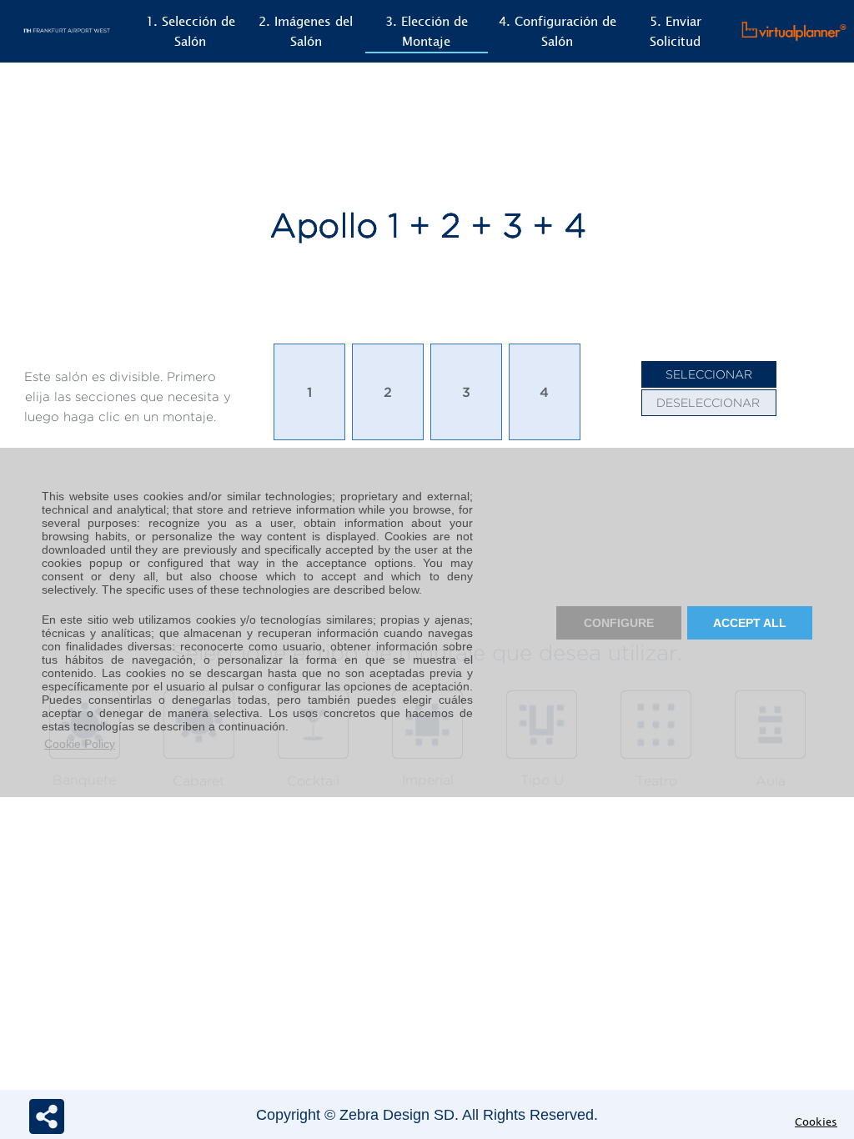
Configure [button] (619, 623)
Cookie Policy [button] (79, 743)
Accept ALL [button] (749, 623)
